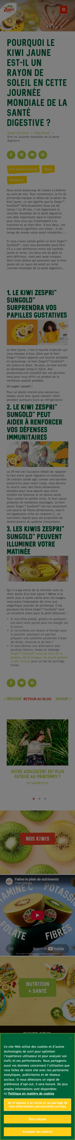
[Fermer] (70, 1038)
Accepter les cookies (37, 1131)
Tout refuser (37, 1119)
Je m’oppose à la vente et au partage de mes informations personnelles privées (37, 1104)
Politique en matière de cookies (31, 1093)
